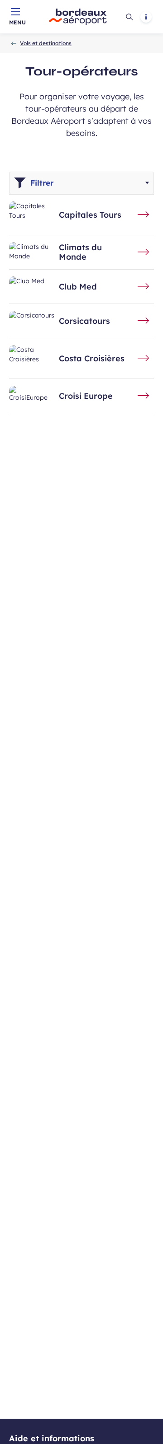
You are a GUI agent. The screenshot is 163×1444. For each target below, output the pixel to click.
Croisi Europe (86, 396)
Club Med (78, 287)
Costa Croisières (92, 359)
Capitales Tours (90, 215)
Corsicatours (84, 321)
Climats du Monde (80, 252)
